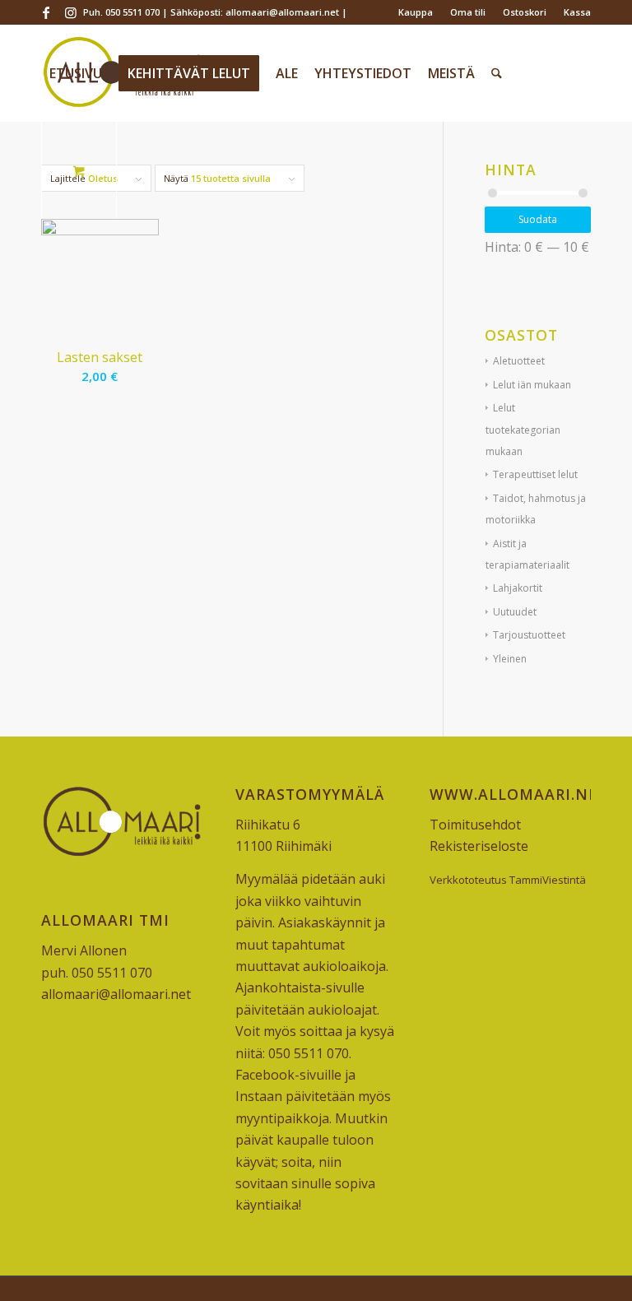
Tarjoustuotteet (529, 635)
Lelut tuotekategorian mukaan (523, 429)
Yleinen (510, 659)
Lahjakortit (517, 588)
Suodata (537, 219)
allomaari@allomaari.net (116, 994)
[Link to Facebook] (46, 12)
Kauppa (415, 12)
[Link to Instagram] (70, 12)
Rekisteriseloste (479, 846)
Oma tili (468, 12)
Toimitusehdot (475, 824)
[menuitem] (416, 12)
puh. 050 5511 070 (96, 973)
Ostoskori (524, 12)
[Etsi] (496, 73)
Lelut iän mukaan (532, 385)
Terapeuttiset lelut (535, 474)
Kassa (577, 12)
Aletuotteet (519, 361)
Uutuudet (515, 612)
